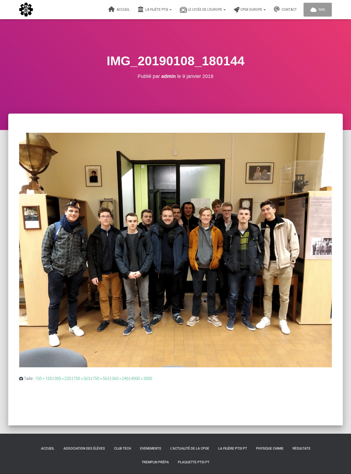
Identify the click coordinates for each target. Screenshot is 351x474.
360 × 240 (120, 378)
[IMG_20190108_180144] (175, 249)
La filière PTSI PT (232, 448)
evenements (150, 448)
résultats (301, 448)
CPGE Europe (251, 10)
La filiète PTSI (157, 10)
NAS (321, 10)
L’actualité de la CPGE (189, 448)
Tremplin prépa (155, 462)
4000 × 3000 (141, 378)
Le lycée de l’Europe (205, 10)
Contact (289, 10)
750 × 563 (81, 378)
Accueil (123, 10)
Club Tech (122, 448)
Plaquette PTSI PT (194, 462)
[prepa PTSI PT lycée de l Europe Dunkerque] (26, 9)
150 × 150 (43, 378)
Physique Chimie (270, 448)
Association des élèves (84, 448)
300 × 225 (62, 378)
